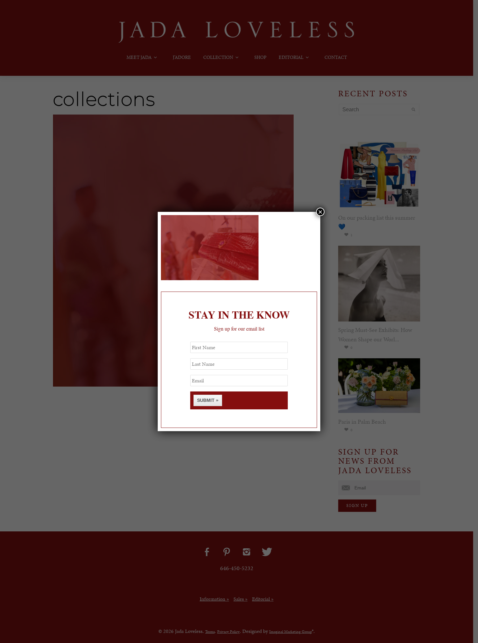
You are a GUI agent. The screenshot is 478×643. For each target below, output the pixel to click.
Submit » (208, 400)
